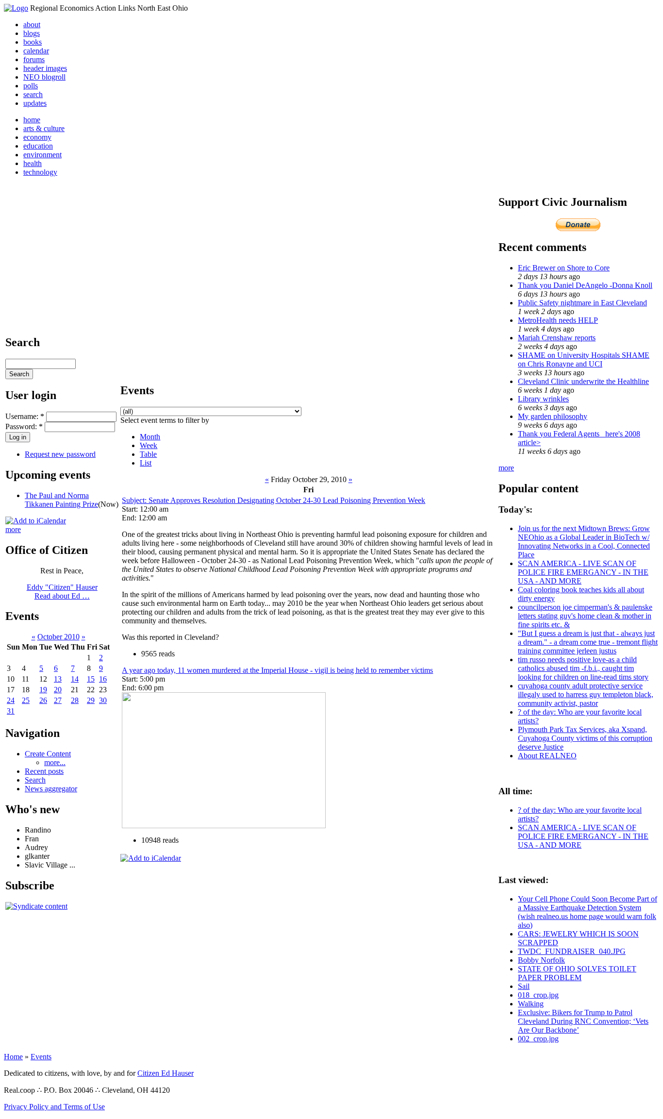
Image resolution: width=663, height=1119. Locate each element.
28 (75, 700)
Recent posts (44, 771)
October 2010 (58, 637)
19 (43, 689)
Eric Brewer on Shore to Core (564, 268)
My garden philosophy (552, 416)
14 (75, 679)
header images (45, 68)
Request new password (60, 454)
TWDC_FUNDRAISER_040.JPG (572, 951)
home (31, 120)
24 (11, 700)
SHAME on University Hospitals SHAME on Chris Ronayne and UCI (583, 359)
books (32, 42)
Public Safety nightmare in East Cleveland (582, 303)
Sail (524, 986)
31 (11, 711)
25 (26, 700)
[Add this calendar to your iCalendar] (35, 521)
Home (13, 1056)
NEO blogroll (44, 77)
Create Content (48, 754)
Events (41, 1056)
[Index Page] (16, 8)
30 (103, 700)
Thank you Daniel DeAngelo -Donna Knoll (585, 285)
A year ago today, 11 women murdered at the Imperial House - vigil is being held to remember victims (277, 670)
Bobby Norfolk (541, 960)
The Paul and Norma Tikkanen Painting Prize (61, 499)
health (32, 163)
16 (103, 679)
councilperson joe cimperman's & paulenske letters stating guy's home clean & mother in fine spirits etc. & (585, 616)
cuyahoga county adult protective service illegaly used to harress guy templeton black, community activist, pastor (585, 694)
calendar (36, 51)
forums (34, 59)
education (38, 146)
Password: (24, 426)
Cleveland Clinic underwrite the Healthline (583, 381)
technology (40, 172)
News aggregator (51, 789)
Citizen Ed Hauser (165, 1073)
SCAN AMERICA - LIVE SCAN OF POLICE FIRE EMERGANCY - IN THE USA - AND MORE (583, 572)
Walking (531, 1004)
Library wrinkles (543, 399)
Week (148, 445)
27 (58, 700)
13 (58, 679)
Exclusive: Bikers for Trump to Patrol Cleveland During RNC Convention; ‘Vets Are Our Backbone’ (583, 1021)
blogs (31, 33)
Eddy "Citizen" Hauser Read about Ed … (62, 591)
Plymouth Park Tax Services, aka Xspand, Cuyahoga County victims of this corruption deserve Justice (585, 738)
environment (42, 154)
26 (43, 700)
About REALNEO (547, 756)
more (13, 529)
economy (37, 137)
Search (35, 780)
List (145, 463)
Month (150, 437)
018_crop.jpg (538, 995)
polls (30, 86)
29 (91, 700)
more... (55, 762)
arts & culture (44, 128)
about (31, 24)
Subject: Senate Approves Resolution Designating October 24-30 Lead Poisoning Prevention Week (273, 500)
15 (91, 679)
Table (148, 454)
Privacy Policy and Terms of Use (54, 1106)
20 (58, 689)
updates (35, 103)
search (33, 94)
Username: (24, 416)
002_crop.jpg (538, 1039)
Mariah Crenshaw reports (557, 338)
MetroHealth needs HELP (558, 320)
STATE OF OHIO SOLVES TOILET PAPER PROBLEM (577, 973)
